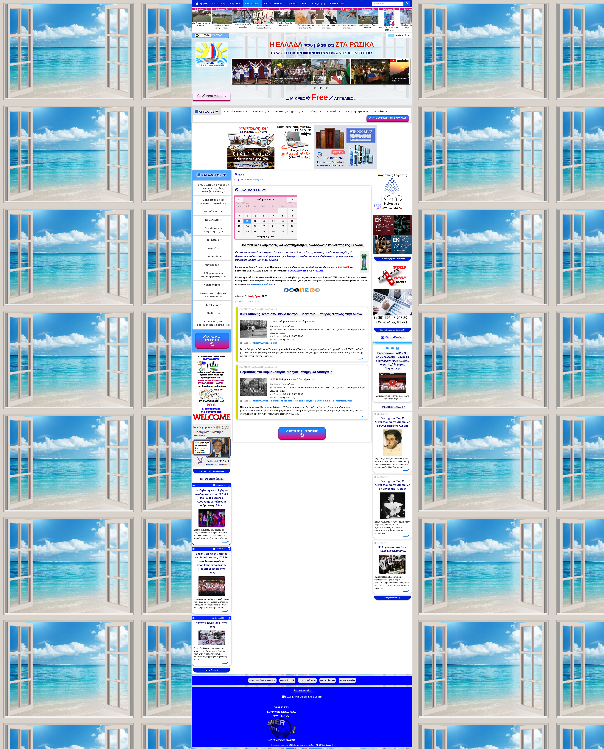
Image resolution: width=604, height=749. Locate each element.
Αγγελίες (235, 3)
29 (283, 231)
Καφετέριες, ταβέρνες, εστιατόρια (213, 295)
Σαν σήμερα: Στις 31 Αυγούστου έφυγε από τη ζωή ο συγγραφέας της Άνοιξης (392, 422)
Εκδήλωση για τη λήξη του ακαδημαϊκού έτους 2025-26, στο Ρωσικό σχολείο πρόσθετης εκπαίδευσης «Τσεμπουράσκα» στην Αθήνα (211, 563)
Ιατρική (211, 248)
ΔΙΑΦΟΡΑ (212, 304)
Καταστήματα (212, 284)
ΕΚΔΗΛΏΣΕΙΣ (250, 190)
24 (239, 231)
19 (255, 226)
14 (273, 221)
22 (283, 226)
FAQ (304, 3)
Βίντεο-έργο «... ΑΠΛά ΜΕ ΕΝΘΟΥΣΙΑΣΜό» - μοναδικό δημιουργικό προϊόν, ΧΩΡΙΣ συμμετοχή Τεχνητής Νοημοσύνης (392, 361)
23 (292, 226)
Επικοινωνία (337, 3)
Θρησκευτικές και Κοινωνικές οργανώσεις (212, 201)
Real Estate (212, 239)
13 (264, 221)
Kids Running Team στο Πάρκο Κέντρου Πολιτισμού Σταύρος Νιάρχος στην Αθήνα (301, 314)
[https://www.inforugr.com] (211, 54)
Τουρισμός (211, 256)
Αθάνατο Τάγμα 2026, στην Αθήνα (212, 625)
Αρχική (203, 3)
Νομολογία (212, 219)
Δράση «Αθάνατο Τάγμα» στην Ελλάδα (289, 81)
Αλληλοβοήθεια (355, 111)
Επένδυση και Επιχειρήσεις (213, 230)
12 (255, 221)
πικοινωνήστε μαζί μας (260, 284)
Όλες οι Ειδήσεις (306, 680)
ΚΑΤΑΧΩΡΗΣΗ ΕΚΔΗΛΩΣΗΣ (303, 431)
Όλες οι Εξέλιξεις (392, 598)
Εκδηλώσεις (252, 3)
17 (239, 226)
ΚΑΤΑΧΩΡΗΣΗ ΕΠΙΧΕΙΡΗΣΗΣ (213, 338)
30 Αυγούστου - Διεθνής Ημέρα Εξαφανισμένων (392, 549)
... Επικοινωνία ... (302, 690)
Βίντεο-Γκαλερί (273, 3)
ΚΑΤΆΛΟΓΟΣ (211, 175)
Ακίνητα (314, 111)
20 (264, 226)
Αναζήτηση (318, 3)
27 (264, 231)
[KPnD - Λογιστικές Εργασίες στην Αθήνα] (392, 192)
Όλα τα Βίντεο (326, 680)
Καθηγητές (259, 111)
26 (255, 231)
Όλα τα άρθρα (211, 670)
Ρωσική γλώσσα (234, 111)
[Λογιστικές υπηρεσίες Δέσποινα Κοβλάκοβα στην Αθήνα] (392, 307)
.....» (359, 358)
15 (283, 221)
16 (292, 221)
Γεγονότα (291, 3)
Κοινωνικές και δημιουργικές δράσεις (213, 323)
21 (273, 226)
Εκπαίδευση (211, 211)
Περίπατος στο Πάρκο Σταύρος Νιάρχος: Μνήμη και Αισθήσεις (286, 372)
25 (247, 231)
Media (213, 313)
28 (273, 231)
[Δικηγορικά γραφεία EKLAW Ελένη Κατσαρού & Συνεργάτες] (392, 234)
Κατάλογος (218, 3)
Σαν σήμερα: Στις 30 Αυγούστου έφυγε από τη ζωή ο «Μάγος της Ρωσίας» (392, 485)
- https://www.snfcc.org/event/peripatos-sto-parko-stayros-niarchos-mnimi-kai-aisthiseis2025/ (297, 400)
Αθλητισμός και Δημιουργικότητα (212, 275)
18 (247, 226)
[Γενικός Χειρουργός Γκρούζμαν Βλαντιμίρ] (211, 445)
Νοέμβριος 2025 (265, 236)
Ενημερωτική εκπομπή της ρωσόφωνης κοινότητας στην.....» (392, 397)
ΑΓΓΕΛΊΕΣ (206, 111)
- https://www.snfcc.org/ (259, 343)
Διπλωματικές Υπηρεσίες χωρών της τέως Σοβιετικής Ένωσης (213, 188)
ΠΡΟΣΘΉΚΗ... (214, 96)
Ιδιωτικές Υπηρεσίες (287, 111)
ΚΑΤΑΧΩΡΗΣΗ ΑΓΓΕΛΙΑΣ (391, 118)
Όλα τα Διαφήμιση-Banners (210, 471)
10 (239, 221)
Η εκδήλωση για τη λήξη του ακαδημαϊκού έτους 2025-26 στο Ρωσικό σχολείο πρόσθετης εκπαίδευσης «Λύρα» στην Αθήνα (211, 498)
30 (292, 231)
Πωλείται (379, 111)
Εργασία (332, 111)
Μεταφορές (212, 264)
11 (247, 221)
